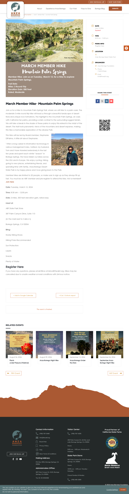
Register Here (99, 46)
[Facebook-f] (13, 459)
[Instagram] (17, 459)
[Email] (111, 101)
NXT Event (113, 373)
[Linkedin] (107, 101)
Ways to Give (86, 8)
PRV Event (15, 373)
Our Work (73, 8)
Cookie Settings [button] (112, 490)
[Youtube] (20, 459)
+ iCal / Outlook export (67, 295)
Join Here (10, 182)
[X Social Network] (102, 101)
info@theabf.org (103, 76)
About (39, 8)
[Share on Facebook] (98, 101)
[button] (126, 48)
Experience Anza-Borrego (56, 8)
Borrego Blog (100, 8)
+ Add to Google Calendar (23, 295)
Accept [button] (123, 489)
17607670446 (102, 71)
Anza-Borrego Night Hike (49, 360)
